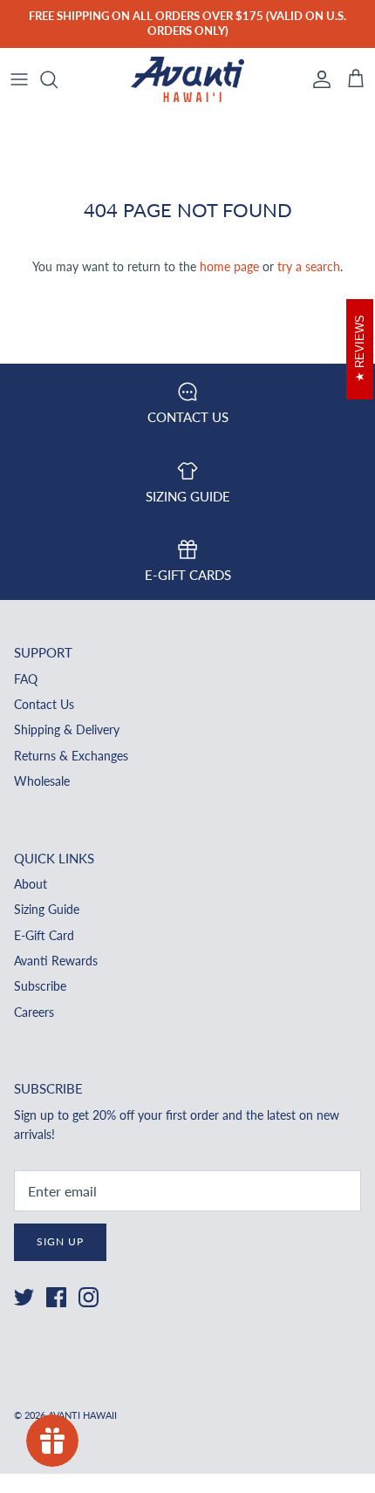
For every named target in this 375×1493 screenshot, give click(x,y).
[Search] (57, 79)
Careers (34, 1012)
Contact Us (44, 704)
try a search (308, 266)
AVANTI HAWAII (82, 1415)
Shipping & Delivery (66, 729)
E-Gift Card (44, 935)
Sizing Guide (46, 909)
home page (229, 266)
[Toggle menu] (19, 79)
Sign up (60, 1241)
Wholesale (42, 781)
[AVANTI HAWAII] (187, 80)
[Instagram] (88, 1297)
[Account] (317, 79)
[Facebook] (56, 1297)
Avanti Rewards (56, 960)
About (30, 883)
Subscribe (40, 985)
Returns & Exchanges (71, 755)
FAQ (26, 679)
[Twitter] (24, 1297)
